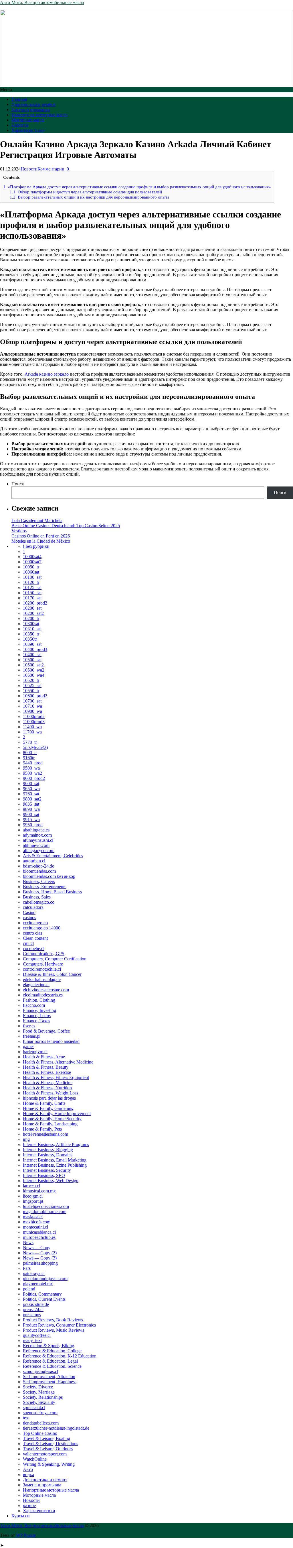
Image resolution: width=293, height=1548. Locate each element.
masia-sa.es (33, 1216)
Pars (27, 1268)
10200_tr (31, 618)
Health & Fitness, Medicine (47, 1082)
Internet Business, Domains (47, 1154)
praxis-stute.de (36, 1304)
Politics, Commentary (42, 1294)
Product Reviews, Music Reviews (53, 1330)
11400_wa (32, 726)
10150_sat (32, 592)
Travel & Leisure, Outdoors (48, 1448)
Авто (28, 1469)
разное (29, 1505)
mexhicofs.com (36, 1221)
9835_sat (31, 804)
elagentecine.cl (36, 984)
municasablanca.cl (39, 1232)
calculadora (33, 907)
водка (28, 1474)
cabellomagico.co (38, 902)
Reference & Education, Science (52, 1366)
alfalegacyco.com (38, 850)
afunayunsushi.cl (38, 840)
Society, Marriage (39, 1392)
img (26, 1139)
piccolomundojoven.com (45, 1278)
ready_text (32, 1340)
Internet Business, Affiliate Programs (56, 1144)
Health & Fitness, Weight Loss (50, 1092)
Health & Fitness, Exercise (47, 1072)
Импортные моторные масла (39, 114)
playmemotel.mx (38, 1283)
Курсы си (20, 1515)
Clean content (35, 938)
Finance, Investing (39, 1010)
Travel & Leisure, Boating (46, 1438)
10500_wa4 (33, 675)
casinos (29, 917)
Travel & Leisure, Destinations (50, 1443)
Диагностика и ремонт (33, 104)
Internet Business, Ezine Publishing (55, 1165)
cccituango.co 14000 (41, 927)
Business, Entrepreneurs (44, 886)
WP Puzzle (26, 1535)
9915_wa (31, 819)
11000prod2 (34, 716)
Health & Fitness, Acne (44, 1056)
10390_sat (32, 644)
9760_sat (31, 793)
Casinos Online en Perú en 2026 (40, 535)
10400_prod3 (35, 649)
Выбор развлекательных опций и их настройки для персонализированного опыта (89, 197)
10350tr (30, 639)
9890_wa (31, 809)
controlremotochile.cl (42, 969)
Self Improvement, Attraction (49, 1376)
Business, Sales (37, 896)
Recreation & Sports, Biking (48, 1345)
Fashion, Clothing (39, 1000)
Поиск (17, 483)
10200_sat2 (33, 613)
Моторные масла (27, 119)
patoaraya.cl (34, 1273)
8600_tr (30, 752)
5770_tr (30, 742)
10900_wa (32, 711)
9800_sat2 (32, 798)
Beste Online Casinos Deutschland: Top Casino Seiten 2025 (65, 525)
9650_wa (31, 788)
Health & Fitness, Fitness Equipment (56, 1077)
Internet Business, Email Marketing (54, 1159)
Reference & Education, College (52, 1350)
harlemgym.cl (35, 1051)
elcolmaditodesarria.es (43, 994)
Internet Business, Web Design (50, 1180)
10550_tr (31, 690)
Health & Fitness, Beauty (45, 1067)
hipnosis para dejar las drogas (49, 1098)
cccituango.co (35, 922)
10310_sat (32, 628)
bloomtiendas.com (39, 871)
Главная (19, 99)
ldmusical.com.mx (39, 1190)
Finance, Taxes (36, 1020)
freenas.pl (31, 1036)
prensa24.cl (33, 1309)
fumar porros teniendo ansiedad (51, 1041)
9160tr (29, 757)
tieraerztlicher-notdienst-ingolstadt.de (56, 1428)
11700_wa (32, 731)
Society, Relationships (43, 1397)
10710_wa (32, 706)
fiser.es (29, 1025)
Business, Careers (39, 881)
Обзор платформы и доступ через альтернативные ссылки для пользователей (86, 191)
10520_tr (31, 680)
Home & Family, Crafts (44, 1103)
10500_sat (32, 659)
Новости (19, 125)
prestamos (32, 1314)
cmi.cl (28, 943)
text (26, 1417)
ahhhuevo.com (36, 845)
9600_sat (31, 783)
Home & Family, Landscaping (50, 1123)
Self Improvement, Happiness (49, 1381)
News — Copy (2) (40, 1252)
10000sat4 (32, 556)
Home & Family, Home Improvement (57, 1113)
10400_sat (32, 654)
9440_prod (33, 762)
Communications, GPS (43, 953)
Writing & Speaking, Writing (49, 1464)
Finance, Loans (37, 1015)
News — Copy (36, 1247)
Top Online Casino (40, 1433)
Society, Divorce (38, 1386)
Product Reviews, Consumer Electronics (59, 1325)
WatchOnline (35, 1459)
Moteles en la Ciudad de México (40, 541)
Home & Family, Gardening (48, 1108)
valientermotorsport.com (45, 1453)
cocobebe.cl (33, 948)
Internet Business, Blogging (48, 1149)
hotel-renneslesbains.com (45, 1134)
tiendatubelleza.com (41, 1423)
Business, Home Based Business (52, 891)
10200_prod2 (35, 603)
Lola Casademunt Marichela (36, 520)
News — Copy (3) (40, 1257)
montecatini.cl (35, 1227)
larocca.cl (31, 1185)
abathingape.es (36, 829)
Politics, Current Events (44, 1299)
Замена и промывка (30, 109)
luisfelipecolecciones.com (46, 1206)
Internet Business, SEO (44, 1175)
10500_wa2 (33, 670)
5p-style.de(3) (35, 747)
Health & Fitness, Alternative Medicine (58, 1062)
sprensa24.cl (34, 1407)
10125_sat (32, 587)
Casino (29, 912)
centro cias (32, 933)
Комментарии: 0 (53, 168)
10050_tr (31, 566)
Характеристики (27, 130)
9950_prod (33, 824)
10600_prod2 (35, 695)
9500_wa (31, 768)
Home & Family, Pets (42, 1129)
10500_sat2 (33, 664)
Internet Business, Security (47, 1170)
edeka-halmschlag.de (42, 979)
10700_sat (32, 701)
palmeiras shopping (40, 1263)
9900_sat (31, 814)
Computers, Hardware (43, 964)
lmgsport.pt (33, 1201)
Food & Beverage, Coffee (46, 1031)
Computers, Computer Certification (54, 958)
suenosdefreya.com (40, 1412)
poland (29, 1288)
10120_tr (31, 582)
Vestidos (19, 530)
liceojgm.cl (33, 1196)
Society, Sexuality (39, 1402)
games (28, 1046)
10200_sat (32, 608)
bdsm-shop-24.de (38, 866)
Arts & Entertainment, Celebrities (53, 855)
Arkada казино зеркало (47, 374)
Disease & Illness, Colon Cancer (52, 974)
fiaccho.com (34, 1005)
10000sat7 (32, 561)
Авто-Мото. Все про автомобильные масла (42, 2)
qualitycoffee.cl (37, 1335)
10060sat (31, 572)
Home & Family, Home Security (52, 1118)
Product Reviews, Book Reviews (53, 1319)
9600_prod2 (34, 778)
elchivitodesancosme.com (46, 989)
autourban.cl (34, 860)
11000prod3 (34, 721)
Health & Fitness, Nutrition (47, 1087)
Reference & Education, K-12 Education (59, 1355)
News (28, 1242)
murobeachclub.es (39, 1237)
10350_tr (31, 633)
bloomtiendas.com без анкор (49, 876)
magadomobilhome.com (44, 1211)
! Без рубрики (36, 546)
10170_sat (32, 597)
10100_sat (32, 577)
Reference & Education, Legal (50, 1361)
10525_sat (32, 685)
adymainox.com (37, 835)
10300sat (31, 623)
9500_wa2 (32, 773)
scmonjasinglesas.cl (40, 1371)
